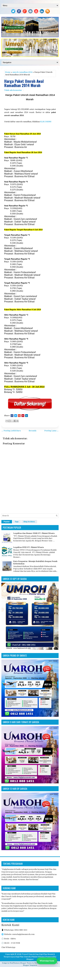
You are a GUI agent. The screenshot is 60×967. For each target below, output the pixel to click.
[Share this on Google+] (19, 415)
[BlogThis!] (9, 421)
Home (7, 72)
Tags (17, 522)
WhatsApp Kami (47, 961)
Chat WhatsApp (8, 947)
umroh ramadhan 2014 (22, 72)
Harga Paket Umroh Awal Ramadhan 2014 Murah (24, 83)
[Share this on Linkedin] (26, 415)
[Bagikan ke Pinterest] (17, 421)
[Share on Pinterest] (22, 415)
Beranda (32, 431)
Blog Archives (29, 522)
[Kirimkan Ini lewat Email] (6, 421)
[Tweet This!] (15, 415)
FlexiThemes (14, 963)
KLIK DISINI (45, 122)
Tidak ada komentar (13, 90)
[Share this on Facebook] (12, 415)
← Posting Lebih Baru (11, 431)
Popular (7, 522)
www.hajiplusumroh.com (23, 934)
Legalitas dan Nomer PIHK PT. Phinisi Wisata (34, 533)
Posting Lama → (51, 431)
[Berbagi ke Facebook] (14, 421)
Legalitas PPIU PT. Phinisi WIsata (28, 547)
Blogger (30, 959)
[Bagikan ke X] (12, 421)
